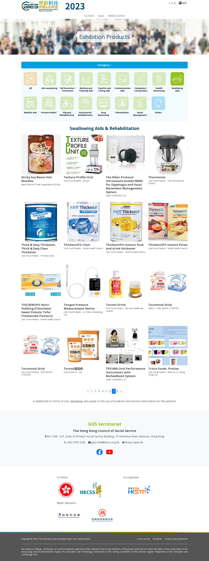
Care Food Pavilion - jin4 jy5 (76, 180)
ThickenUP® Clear (77, 245)
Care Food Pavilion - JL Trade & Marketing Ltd (83, 313)
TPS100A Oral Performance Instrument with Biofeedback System (125, 372)
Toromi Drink (116, 305)
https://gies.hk (134, 442)
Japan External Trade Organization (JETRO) (40, 184)
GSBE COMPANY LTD (116, 195)
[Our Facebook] (99, 452)
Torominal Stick (160, 305)
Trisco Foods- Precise (163, 368)
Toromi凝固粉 (73, 368)
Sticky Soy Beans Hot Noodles (36, 179)
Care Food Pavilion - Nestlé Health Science (83, 248)
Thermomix (156, 177)
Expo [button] (101, 15)
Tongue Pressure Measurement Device (79, 306)
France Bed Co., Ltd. (73, 372)
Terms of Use (143, 538)
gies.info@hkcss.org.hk (105, 442)
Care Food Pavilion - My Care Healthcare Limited (124, 309)
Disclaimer (157, 538)
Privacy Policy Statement (176, 538)
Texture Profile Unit (78, 177)
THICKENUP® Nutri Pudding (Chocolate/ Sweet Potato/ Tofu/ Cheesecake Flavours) (37, 310)
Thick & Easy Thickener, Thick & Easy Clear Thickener (38, 248)
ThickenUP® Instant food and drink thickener (124, 246)
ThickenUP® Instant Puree (168, 245)
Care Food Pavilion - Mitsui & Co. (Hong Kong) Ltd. (166, 373)
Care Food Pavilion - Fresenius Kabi (37, 255)
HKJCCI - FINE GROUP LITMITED (163, 308)
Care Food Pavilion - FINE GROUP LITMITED (36, 373)
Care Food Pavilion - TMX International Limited (166, 182)
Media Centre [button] (116, 15)
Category (103, 65)
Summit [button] (89, 15)
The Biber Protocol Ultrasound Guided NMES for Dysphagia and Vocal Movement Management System (124, 184)
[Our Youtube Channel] (109, 452)
